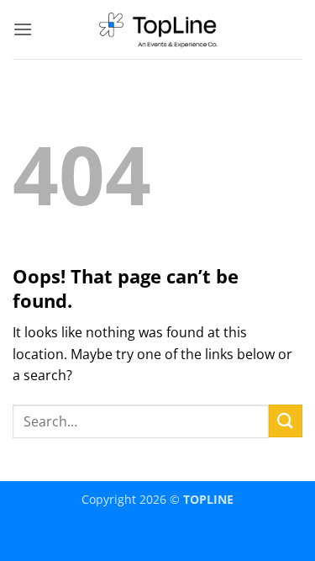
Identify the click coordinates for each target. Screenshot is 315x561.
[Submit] (285, 421)
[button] (23, 29)
